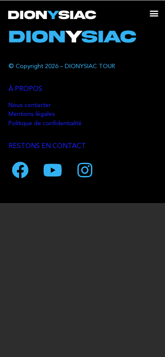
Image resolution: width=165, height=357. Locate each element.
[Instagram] (84, 170)
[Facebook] (20, 170)
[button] (154, 13)
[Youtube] (52, 170)
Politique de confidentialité (45, 124)
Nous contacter (29, 105)
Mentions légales (31, 114)
